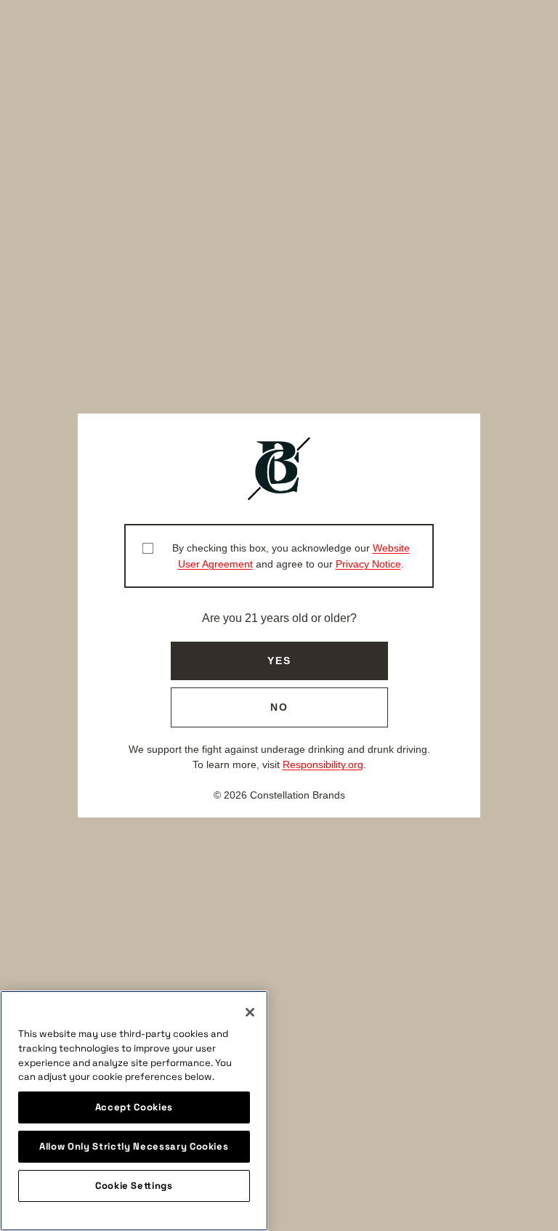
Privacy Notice (368, 564)
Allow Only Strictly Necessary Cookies (133, 1146)
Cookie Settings (134, 1185)
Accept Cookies (134, 1107)
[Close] (250, 1012)
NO (279, 707)
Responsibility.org (323, 764)
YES (279, 660)
